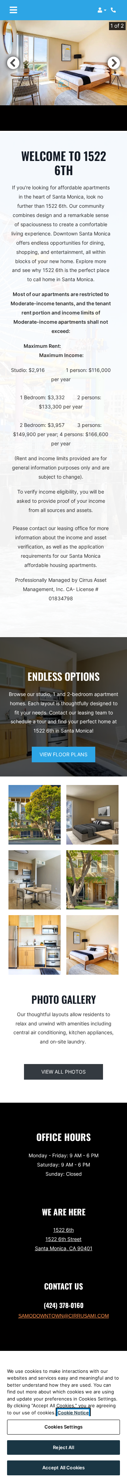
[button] (102, 10)
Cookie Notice (73, 1412)
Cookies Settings (63, 1427)
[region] (63, 1416)
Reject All (63, 1447)
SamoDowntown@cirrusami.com (63, 1316)
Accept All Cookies (63, 1467)
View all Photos (63, 1072)
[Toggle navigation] (13, 10)
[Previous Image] (13, 62)
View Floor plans (63, 754)
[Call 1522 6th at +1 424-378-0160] (114, 10)
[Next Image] (114, 62)
